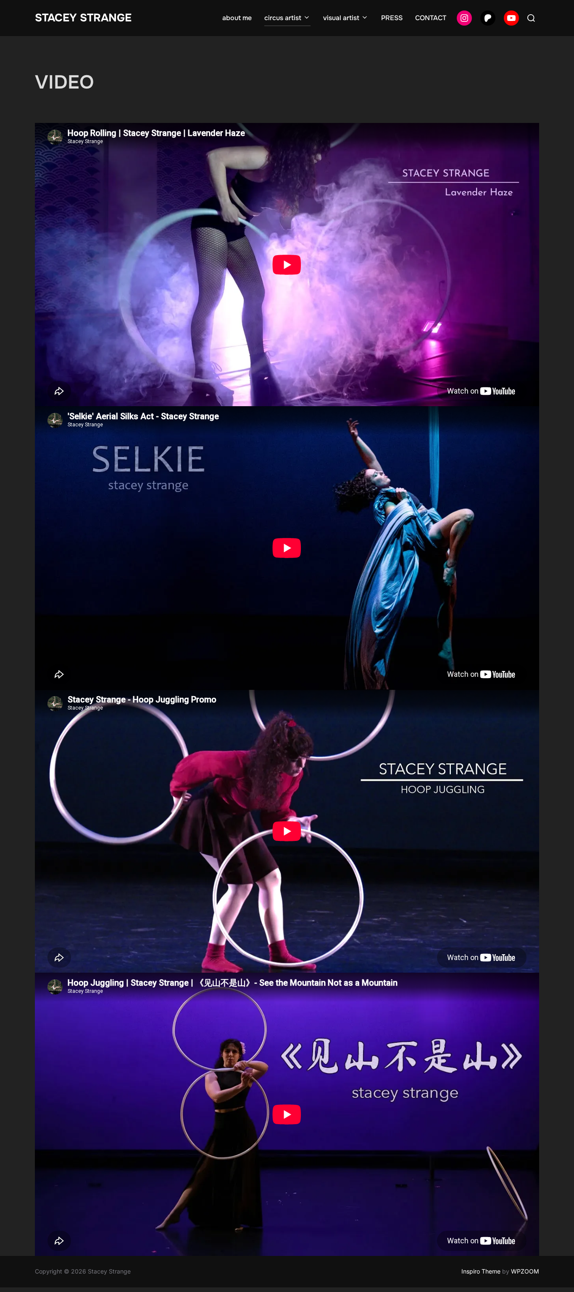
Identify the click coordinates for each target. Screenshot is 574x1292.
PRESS (392, 17)
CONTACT (430, 17)
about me (237, 17)
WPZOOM (525, 1271)
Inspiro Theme (480, 1271)
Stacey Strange (83, 18)
